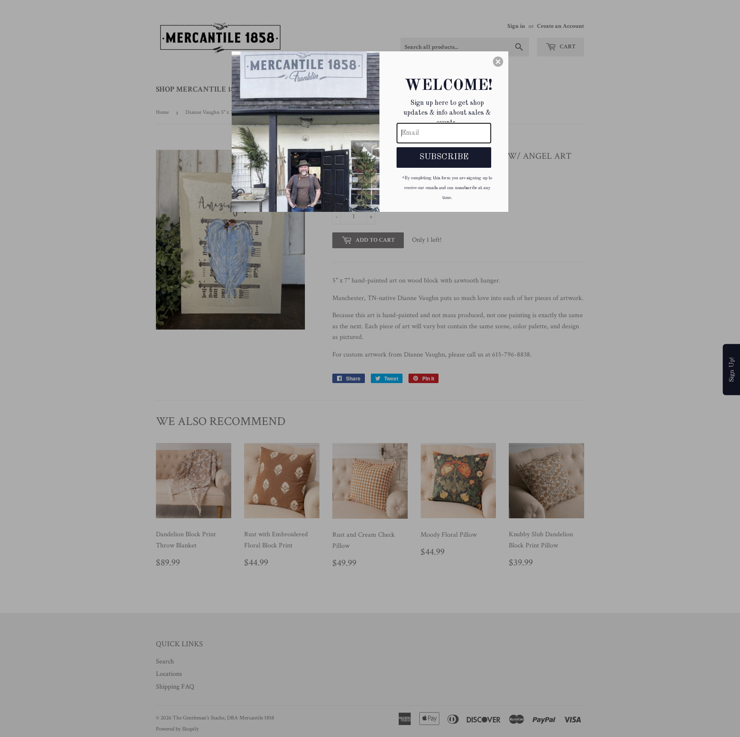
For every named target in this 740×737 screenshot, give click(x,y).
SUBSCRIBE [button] (443, 157)
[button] (498, 61)
